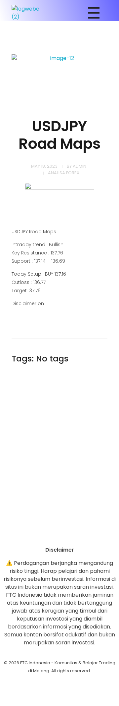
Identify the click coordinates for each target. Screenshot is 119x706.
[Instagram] (41, 534)
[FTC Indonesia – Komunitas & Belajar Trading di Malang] (29, 13)
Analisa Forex (63, 173)
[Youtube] (59, 534)
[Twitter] (77, 534)
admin (79, 166)
